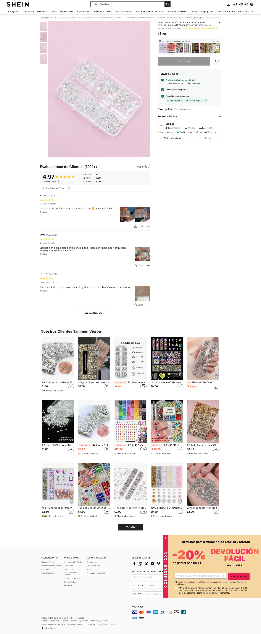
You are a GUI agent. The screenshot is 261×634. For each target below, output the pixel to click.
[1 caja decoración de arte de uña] (163, 48)
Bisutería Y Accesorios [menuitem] (177, 11)
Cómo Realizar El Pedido (71, 574)
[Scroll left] (249, 11)
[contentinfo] (177, 612)
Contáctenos (92, 562)
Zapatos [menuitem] (194, 11)
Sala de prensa (47, 573)
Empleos (45, 569)
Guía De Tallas (70, 582)
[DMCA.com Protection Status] (141, 618)
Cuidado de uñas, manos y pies (83, 18)
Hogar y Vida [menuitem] (207, 11)
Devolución (68, 566)
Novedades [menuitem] (42, 11)
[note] (53, 390)
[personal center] (228, 4)
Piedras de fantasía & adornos (110, 18)
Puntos (89, 569)
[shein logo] (18, 4)
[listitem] (163, 48)
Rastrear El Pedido (72, 578)
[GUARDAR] (217, 61)
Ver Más (130, 527)
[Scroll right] (252, 11)
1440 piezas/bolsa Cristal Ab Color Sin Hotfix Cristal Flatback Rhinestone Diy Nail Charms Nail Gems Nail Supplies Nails (94, 445)
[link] (234, 4)
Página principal (46, 18)
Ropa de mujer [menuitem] (66, 11)
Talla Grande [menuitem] (98, 11)
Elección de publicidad (107, 624)
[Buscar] (167, 4)
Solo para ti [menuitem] (28, 11)
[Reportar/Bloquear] (148, 226)
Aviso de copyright (75, 624)
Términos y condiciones (100, 621)
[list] (156, 564)
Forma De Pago (93, 566)
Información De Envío (73, 562)
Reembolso (69, 569)
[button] (246, 4)
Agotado (184, 61)
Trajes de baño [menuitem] (82, 11)
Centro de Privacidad (50, 621)
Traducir (43, 212)
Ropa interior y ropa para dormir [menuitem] (150, 11)
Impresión (91, 624)
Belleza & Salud (62, 18)
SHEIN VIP (68, 586)
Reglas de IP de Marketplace (53, 624)
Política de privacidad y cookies (75, 621)
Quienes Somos (48, 562)
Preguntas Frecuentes (96, 573)
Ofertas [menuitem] (53, 11)
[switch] (68, 187)
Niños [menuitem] (109, 11)
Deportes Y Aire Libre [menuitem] (225, 11)
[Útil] (135, 226)
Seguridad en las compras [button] (177, 96)
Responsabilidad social (51, 566)
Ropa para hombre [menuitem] (123, 11)
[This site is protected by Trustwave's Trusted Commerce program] (134, 618)
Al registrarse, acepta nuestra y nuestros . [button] (210, 583)
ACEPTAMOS (137, 607)
